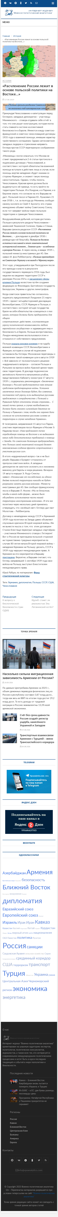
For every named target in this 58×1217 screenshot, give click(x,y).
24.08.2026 (8, 682)
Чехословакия (10, 586)
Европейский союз (20, 915)
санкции (35, 947)
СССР (44, 582)
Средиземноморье (9, 959)
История (7, 81)
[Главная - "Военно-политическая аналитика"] (29, 10)
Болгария (6, 894)
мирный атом (20, 933)
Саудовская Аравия (14, 953)
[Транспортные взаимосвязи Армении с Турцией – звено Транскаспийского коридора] (10, 738)
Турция (14, 973)
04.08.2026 (25, 746)
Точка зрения (29, 631)
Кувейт (37, 928)
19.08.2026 (25, 730)
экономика (30, 988)
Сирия (48, 954)
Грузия (24, 894)
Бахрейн (18, 880)
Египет (41, 916)
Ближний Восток (26, 887)
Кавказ (42, 922)
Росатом (37, 938)
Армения (39, 872)
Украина (41, 974)
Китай (31, 928)
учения (51, 975)
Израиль (10, 922)
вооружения (15, 894)
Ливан (5, 933)
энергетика (14, 997)
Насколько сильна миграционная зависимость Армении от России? (28, 676)
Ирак (22, 922)
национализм (42, 932)
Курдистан (48, 928)
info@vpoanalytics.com (30, 1170)
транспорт (39, 964)
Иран (30, 922)
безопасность (33, 880)
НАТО (31, 933)
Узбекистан (29, 975)
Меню (6, 22)
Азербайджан (14, 873)
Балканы (14, 1135)
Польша (36, 582)
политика (24, 937)
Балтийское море (9, 880)
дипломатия (25, 582)
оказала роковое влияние (24, 344)
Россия (14, 946)
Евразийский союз (18, 909)
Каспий (16, 928)
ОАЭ (5, 938)
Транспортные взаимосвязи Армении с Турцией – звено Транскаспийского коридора (37, 739)
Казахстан (7, 928)
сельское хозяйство (34, 954)
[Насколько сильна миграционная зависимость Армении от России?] (29, 654)
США (51, 582)
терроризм (20, 965)
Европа (13, 1143)
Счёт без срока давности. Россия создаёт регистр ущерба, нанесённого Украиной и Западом (35, 720)
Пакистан (12, 938)
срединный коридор (33, 958)
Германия (13, 582)
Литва (9, 933)
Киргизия (23, 928)
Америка (14, 1139)
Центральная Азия (15, 981)
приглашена (9, 557)
